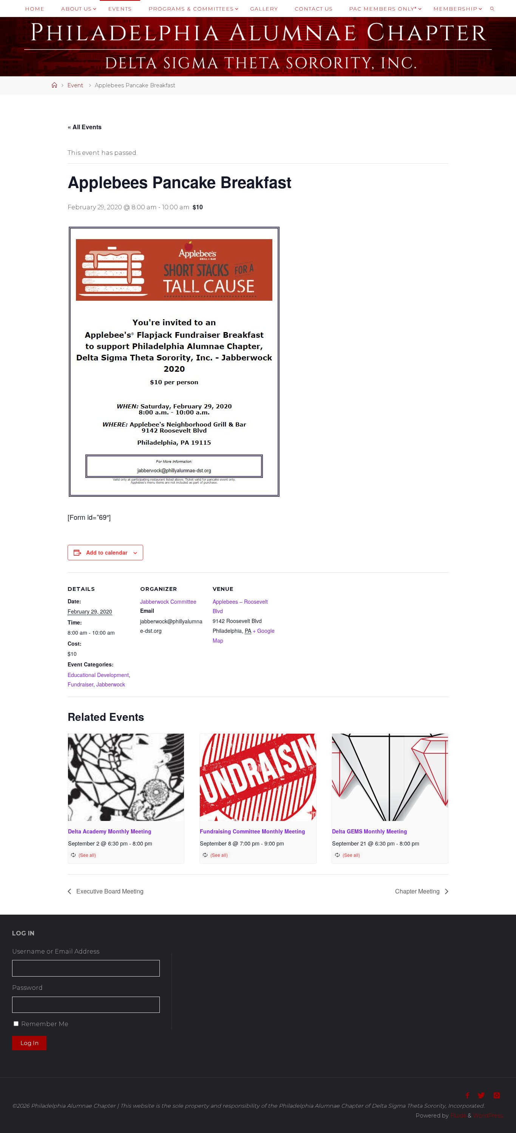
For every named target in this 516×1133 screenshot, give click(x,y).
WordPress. (488, 1115)
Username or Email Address (55, 951)
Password (27, 987)
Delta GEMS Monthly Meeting (369, 831)
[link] (492, 8)
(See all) (87, 855)
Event (75, 85)
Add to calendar (106, 552)
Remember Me (44, 1024)
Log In (29, 1043)
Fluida (457, 1115)
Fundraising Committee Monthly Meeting (252, 831)
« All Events (85, 126)
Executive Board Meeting (109, 891)
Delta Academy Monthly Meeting (109, 831)
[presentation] (126, 777)
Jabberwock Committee (168, 601)
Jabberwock (110, 684)
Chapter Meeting (418, 891)
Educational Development (98, 675)
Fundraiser (80, 684)
